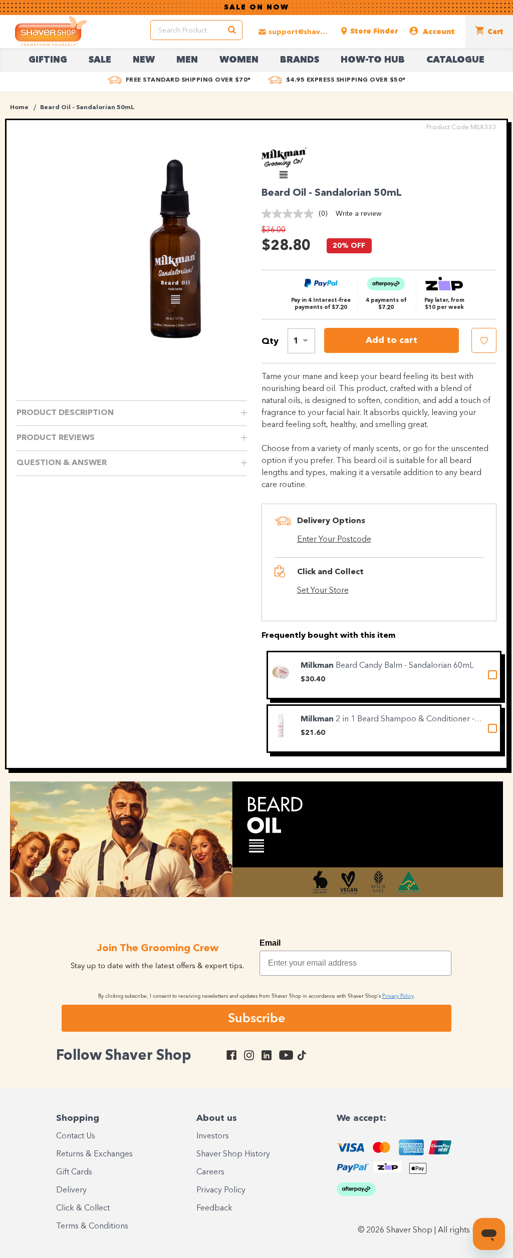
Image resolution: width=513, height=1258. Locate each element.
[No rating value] (290, 213)
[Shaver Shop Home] (51, 31)
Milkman (318, 666)
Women (239, 60)
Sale (100, 60)
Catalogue (455, 60)
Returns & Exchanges (94, 1154)
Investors (212, 1136)
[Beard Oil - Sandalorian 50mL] (175, 245)
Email (270, 943)
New (144, 60)
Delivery (71, 1190)
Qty (270, 341)
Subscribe (256, 1017)
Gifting (48, 60)
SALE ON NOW (256, 7)
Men (187, 60)
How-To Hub (373, 60)
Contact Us (75, 1136)
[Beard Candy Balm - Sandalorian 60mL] (280, 672)
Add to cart (391, 340)
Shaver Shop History (233, 1154)
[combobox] (301, 340)
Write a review (358, 213)
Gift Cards (74, 1172)
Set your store (323, 591)
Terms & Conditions (92, 1226)
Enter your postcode (334, 540)
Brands (299, 60)
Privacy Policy (220, 1190)
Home (19, 108)
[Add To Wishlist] (483, 340)
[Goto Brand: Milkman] (289, 175)
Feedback (214, 1208)
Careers (210, 1172)
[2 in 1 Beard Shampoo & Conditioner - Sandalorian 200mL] (280, 725)
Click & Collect (83, 1208)
